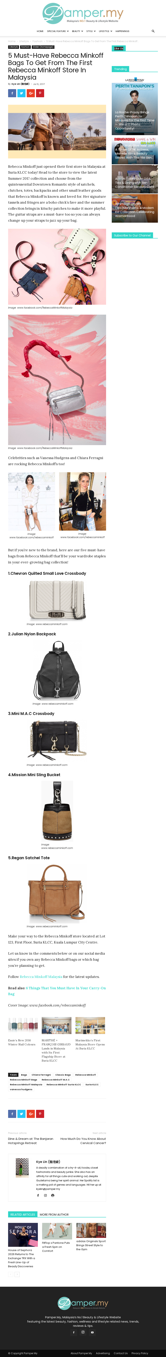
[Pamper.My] (83, 13)
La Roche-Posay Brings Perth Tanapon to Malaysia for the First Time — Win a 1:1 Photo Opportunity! (134, 120)
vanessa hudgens (21, 1089)
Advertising (103, 1353)
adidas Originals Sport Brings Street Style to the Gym (91, 1245)
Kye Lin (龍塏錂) (21, 83)
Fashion (38, 41)
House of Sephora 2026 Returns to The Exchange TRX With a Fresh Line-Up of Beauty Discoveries (21, 1258)
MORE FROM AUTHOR (54, 1215)
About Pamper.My (81, 1353)
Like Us (118, 48)
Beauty (76, 31)
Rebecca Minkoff (85, 1074)
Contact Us (121, 1353)
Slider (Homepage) (43, 46)
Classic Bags (63, 1074)
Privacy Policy (140, 1353)
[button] (153, 31)
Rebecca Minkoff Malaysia (41, 976)
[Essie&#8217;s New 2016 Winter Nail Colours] (23, 1025)
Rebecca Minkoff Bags (23, 1079)
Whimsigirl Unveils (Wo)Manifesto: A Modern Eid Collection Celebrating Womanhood (134, 210)
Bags (24, 1074)
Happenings (122, 31)
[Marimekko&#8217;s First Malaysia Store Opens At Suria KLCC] (90, 1025)
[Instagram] (47, 1195)
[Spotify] (54, 1195)
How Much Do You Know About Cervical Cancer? (83, 1141)
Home (40, 31)
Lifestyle (104, 31)
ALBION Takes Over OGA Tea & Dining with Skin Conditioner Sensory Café (134, 182)
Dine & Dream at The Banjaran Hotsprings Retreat (30, 1141)
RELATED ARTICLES (23, 1215)
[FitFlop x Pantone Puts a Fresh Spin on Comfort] (57, 1231)
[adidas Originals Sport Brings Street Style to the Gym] (91, 1230)
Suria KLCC (92, 1084)
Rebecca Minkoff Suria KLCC (64, 1084)
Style (89, 31)
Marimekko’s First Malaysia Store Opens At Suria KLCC (90, 1044)
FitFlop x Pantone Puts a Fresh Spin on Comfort (56, 1247)
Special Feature (56, 31)
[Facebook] (39, 1195)
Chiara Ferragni (41, 1074)
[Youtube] (92, 1332)
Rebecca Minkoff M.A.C (56, 1079)
